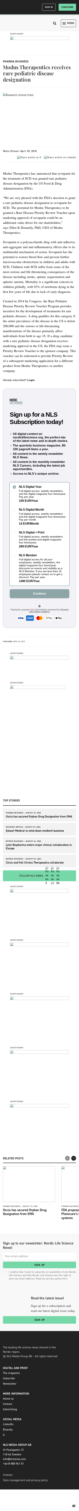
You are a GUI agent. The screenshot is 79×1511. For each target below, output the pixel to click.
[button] (73, 1158)
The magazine (11, 1373)
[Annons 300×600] (37, 688)
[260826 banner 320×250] (39, 892)
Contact (7, 1404)
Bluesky (8, 1429)
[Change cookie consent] (74, 1506)
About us (8, 1398)
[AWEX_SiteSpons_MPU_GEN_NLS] (39, 945)
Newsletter (9, 1384)
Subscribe (67, 7)
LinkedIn (8, 1424)
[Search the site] (54, 23)
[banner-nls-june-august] (39, 658)
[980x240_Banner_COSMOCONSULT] (39, 39)
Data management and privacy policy (25, 1480)
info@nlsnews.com (14, 1459)
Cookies (7, 1475)
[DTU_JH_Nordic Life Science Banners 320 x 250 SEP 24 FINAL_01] (39, 1107)
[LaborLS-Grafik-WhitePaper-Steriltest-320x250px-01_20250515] (39, 1053)
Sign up (39, 1265)
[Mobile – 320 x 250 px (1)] (39, 999)
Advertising (10, 1409)
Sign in (49, 7)
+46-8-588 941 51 (13, 1464)
